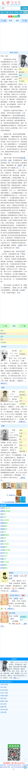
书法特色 (3, 342)
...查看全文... (22, 422)
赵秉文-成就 (4, 701)
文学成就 (22, 354)
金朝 (10, 578)
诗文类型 (23, 617)
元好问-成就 (4, 684)
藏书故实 (3, 333)
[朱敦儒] (4, 582)
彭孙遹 (3, 346)
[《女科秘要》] (18, 495)
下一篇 (24, 20)
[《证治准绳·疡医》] (8, 502)
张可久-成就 (4, 693)
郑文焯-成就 (4, 709)
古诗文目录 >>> (6, 682)
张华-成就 (3, 687)
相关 (17, 20)
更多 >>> (17, 678)
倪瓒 (19, 165)
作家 (25, 12)
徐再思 (16, 598)
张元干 (3, 553)
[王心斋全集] (19, 488)
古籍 (7, 12)
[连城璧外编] (8, 488)
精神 (20, 436)
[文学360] (14, 3)
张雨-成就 (3, 698)
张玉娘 (3, 547)
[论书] (3, 488)
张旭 (9, 160)
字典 (16, 12)
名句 (11, 12)
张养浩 (3, 523)
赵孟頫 (23, 158)
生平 (1, 339)
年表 (20, 442)
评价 (20, 445)
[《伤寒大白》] (11, 495)
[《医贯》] (23, 502)
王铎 (19, 245)
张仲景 (3, 568)
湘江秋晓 (12, 613)
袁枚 (3, 387)
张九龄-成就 (4, 690)
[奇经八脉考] (14, 488)
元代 (21, 598)
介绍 (20, 398)
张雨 (10, 20)
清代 (12, 618)
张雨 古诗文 (14, 52)
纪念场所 (22, 395)
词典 (21, 12)
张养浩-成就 (4, 695)
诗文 (2, 12)
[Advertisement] (14, 37)
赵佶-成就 (3, 704)
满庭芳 (11, 573)
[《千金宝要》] (18, 502)
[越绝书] (24, 488)
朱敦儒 (16, 576)
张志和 (3, 565)
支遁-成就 (3, 712)
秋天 (21, 620)
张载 (3, 559)
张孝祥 (5, 508)
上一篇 (3, 20)
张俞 (3, 532)
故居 (20, 430)
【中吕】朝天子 (17, 595)
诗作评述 (22, 451)
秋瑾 (3, 426)
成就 (1, 336)
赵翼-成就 (3, 707)
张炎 (3, 517)
